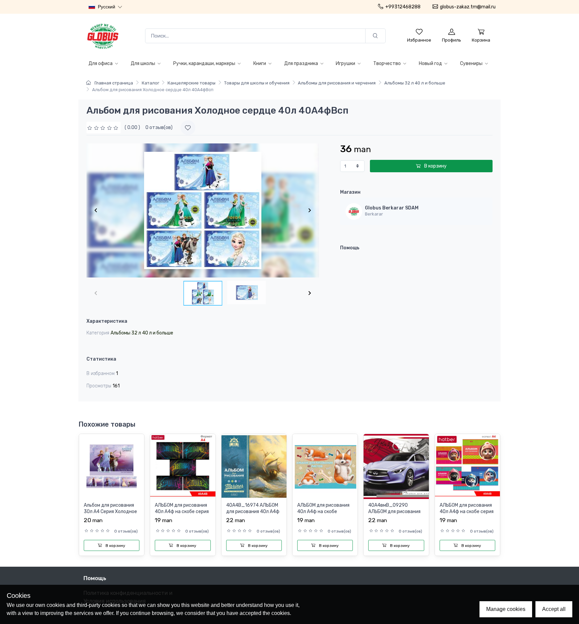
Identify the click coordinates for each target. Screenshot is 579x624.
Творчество (387, 63)
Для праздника (301, 63)
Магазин (350, 192)
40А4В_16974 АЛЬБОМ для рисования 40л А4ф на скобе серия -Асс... (252, 511)
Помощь (350, 248)
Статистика (101, 359)
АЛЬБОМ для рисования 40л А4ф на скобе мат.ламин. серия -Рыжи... (323, 515)
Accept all (554, 609)
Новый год (431, 63)
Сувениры (472, 63)
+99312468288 (403, 7)
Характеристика (106, 321)
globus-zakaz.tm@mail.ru (468, 7)
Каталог (150, 82)
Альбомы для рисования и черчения (337, 82)
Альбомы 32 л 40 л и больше (414, 82)
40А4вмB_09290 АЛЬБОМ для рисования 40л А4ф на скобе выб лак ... (394, 515)
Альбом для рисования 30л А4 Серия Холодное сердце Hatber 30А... (110, 511)
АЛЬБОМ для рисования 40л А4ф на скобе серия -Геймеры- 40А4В (182, 511)
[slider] (103, 127)
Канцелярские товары (191, 82)
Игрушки (346, 63)
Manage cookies (505, 609)
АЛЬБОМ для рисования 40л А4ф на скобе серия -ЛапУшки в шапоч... (467, 511)
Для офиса (101, 63)
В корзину (435, 166)
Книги (260, 63)
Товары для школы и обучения (257, 82)
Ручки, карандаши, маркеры (204, 63)
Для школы (143, 63)
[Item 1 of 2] (202, 210)
